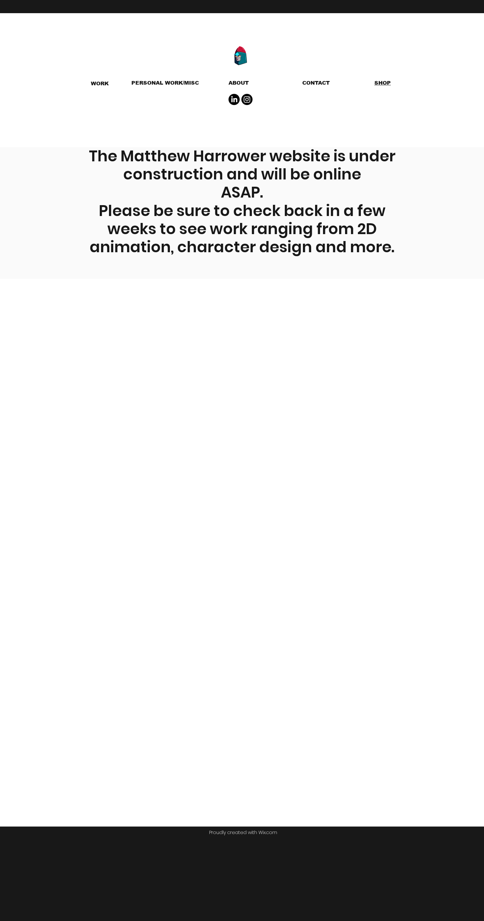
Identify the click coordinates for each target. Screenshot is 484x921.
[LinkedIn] (234, 99)
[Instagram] (247, 99)
